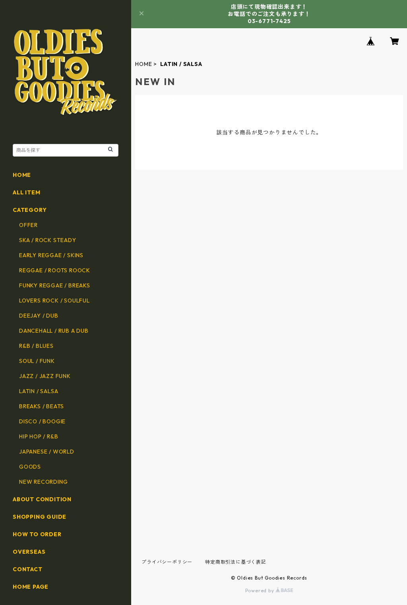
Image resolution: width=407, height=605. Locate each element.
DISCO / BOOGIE (42, 421)
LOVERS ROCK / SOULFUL (54, 300)
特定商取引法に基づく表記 (235, 562)
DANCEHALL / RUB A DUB (54, 330)
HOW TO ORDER (37, 534)
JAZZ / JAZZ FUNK (45, 376)
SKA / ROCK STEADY (47, 240)
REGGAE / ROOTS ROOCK (54, 270)
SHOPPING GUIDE (39, 516)
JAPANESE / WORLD (46, 451)
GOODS (30, 466)
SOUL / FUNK (37, 361)
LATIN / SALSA (38, 391)
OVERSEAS (29, 551)
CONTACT (28, 569)
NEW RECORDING (43, 481)
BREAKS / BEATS (41, 406)
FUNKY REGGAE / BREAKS (54, 285)
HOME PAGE (30, 586)
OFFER (28, 225)
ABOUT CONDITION (42, 499)
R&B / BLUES (36, 345)
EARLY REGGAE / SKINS (51, 255)
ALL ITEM (26, 192)
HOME (143, 64)
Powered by (260, 590)
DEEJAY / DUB (38, 315)
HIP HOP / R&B (38, 436)
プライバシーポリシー (166, 562)
